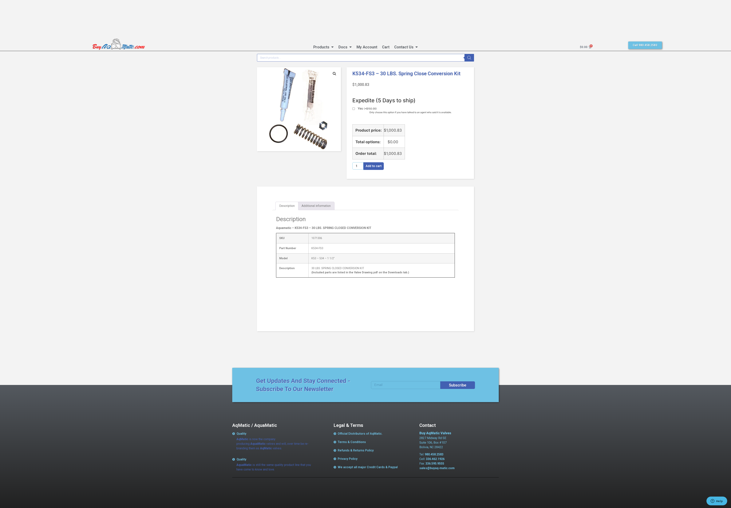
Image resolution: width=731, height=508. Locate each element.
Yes (367, 108)
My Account (367, 47)
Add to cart (373, 166)
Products (321, 47)
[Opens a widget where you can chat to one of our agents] (716, 501)
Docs (342, 47)
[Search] (469, 58)
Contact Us (403, 47)
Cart (385, 47)
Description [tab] (287, 206)
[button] (334, 73)
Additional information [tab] (316, 206)
